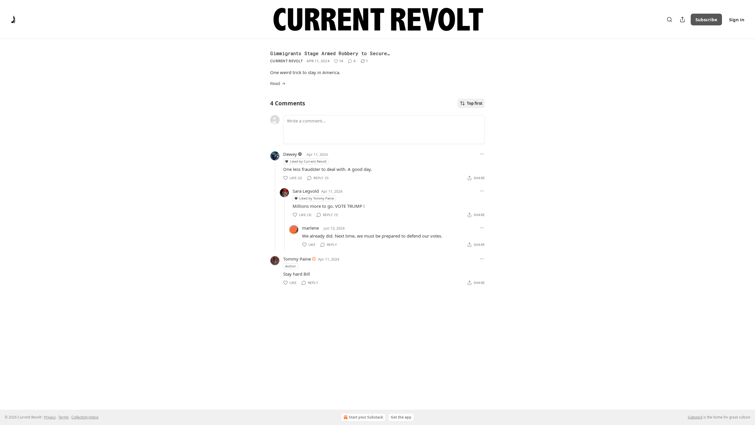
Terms (63, 417)
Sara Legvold (306, 191)
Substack (695, 417)
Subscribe (706, 19)
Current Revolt (286, 61)
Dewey (290, 154)
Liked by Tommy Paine (316, 198)
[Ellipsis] (482, 154)
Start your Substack (366, 417)
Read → (277, 83)
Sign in (736, 19)
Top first (474, 103)
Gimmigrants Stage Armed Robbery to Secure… (330, 53)
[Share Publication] (682, 19)
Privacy (50, 417)
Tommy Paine (297, 259)
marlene (310, 228)
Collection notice (85, 417)
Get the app (401, 417)
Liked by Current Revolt (308, 161)
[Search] (669, 19)
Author (290, 266)
